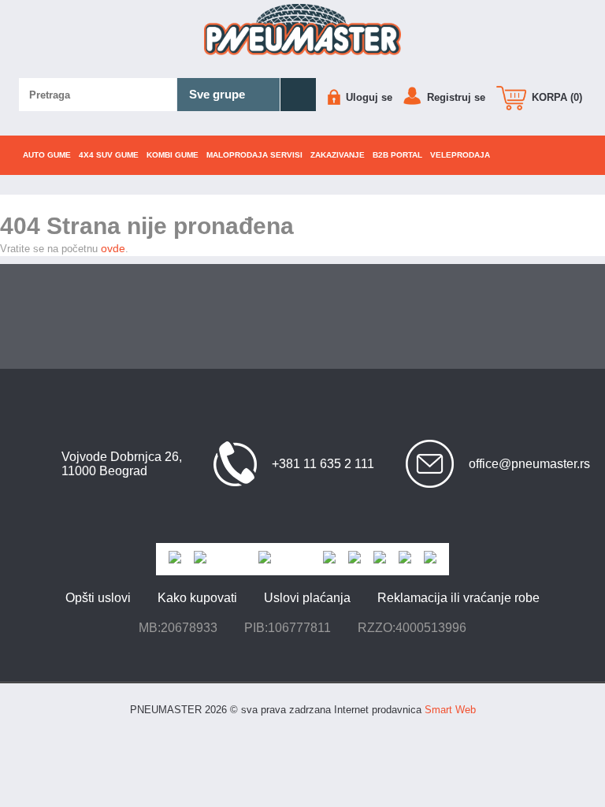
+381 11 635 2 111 (323, 463)
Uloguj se (367, 97)
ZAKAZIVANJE (337, 155)
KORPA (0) (555, 97)
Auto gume (47, 155)
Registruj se (454, 97)
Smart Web (450, 710)
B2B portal (397, 155)
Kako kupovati (197, 597)
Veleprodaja (460, 155)
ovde (113, 248)
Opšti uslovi (98, 597)
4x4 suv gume (109, 155)
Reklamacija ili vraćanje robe (458, 597)
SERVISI (254, 155)
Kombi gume (173, 155)
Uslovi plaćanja (307, 597)
